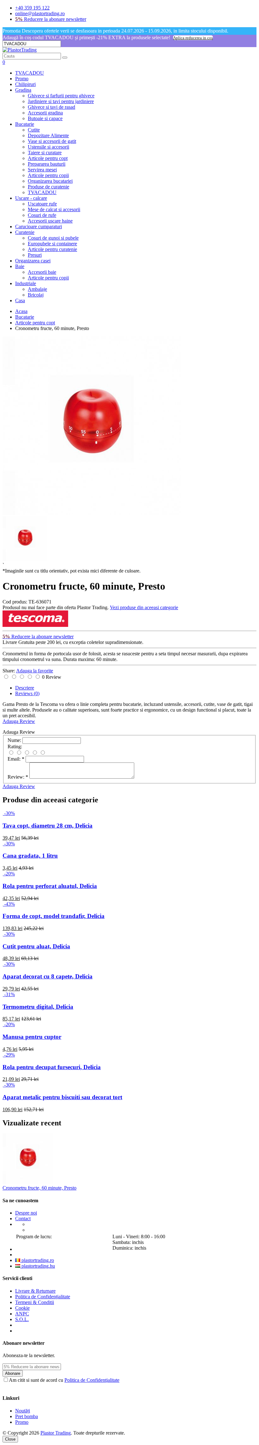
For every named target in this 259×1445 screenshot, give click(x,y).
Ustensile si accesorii (48, 147)
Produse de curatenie (48, 186)
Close (10, 1439)
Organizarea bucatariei (50, 181)
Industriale (25, 283)
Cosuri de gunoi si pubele (53, 238)
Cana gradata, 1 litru (30, 855)
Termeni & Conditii (34, 1302)
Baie (19, 266)
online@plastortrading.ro (40, 13)
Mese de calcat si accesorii (54, 209)
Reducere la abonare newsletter (50, 19)
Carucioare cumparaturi (38, 226)
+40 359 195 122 (32, 7)
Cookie (22, 1308)
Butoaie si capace (45, 118)
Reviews (27, 693)
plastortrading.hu (37, 1266)
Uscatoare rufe (42, 203)
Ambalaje (37, 289)
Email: (16, 759)
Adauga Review (19, 721)
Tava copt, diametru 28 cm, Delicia (48, 825)
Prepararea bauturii (46, 164)
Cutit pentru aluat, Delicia (36, 946)
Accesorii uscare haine (50, 220)
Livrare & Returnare (35, 1291)
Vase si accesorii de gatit (52, 141)
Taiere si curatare (45, 152)
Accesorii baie (42, 272)
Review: (18, 777)
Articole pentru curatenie (52, 249)
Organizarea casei (33, 260)
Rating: (15, 746)
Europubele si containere (52, 243)
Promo (21, 78)
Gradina (23, 90)
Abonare (12, 1373)
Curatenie (24, 232)
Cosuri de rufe (42, 215)
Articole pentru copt (48, 158)
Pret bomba (26, 1416)
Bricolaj (36, 294)
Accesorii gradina (45, 112)
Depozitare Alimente (48, 135)
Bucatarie (24, 124)
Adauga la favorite (34, 670)
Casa (20, 300)
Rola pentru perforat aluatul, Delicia (50, 886)
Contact (23, 1218)
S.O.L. (22, 1319)
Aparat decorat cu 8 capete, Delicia (48, 976)
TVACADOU (29, 73)
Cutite (34, 129)
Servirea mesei (42, 169)
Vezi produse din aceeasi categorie (144, 607)
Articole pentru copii (48, 175)
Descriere (24, 687)
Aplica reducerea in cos (193, 37)
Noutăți (22, 1410)
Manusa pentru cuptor (32, 1036)
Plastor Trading (55, 1433)
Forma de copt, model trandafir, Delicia (54, 916)
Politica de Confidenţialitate (42, 1296)
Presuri (35, 255)
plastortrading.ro (37, 1260)
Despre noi (26, 1212)
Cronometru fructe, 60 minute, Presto (39, 1188)
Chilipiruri (25, 84)
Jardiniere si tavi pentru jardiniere (61, 101)
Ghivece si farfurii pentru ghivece (61, 95)
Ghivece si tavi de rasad (51, 107)
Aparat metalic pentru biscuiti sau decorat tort (62, 1097)
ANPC (22, 1313)
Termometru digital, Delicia (38, 1006)
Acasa (21, 311)
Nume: (14, 740)
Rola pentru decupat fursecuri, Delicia (52, 1067)
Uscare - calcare (31, 198)
